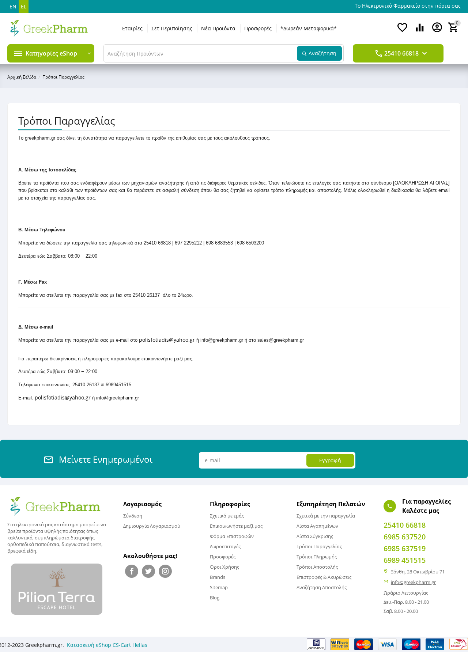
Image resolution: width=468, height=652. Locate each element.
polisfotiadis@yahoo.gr (167, 339)
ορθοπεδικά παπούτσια (33, 544)
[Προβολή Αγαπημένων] (402, 31)
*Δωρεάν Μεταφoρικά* (308, 28)
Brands (217, 577)
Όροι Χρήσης (224, 567)
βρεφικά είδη (21, 550)
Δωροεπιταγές (225, 546)
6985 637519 (405, 548)
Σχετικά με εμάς (227, 515)
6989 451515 (405, 560)
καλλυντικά (20, 537)
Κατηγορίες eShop (51, 53)
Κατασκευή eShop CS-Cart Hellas (107, 644)
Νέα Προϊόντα (218, 28)
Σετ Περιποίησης (171, 28)
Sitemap (219, 587)
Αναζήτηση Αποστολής (322, 587)
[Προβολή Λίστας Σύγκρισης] (420, 31)
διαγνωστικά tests (81, 544)
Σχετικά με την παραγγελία (326, 515)
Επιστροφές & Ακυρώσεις (324, 577)
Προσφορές (258, 28)
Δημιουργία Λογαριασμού (151, 526)
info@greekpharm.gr (413, 582)
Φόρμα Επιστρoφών (232, 536)
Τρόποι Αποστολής (317, 567)
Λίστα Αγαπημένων (317, 526)
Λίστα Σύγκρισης (315, 536)
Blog (214, 597)
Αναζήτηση (322, 53)
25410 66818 (401, 53)
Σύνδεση (132, 515)
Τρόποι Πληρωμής (317, 556)
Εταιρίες (132, 28)
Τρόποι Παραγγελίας (319, 546)
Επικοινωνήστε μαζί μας (236, 526)
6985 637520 (405, 537)
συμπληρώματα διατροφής (64, 537)
